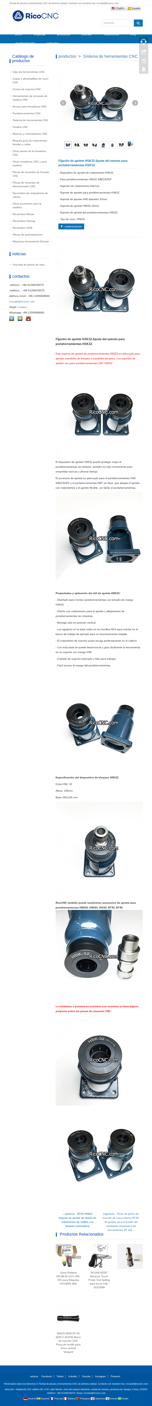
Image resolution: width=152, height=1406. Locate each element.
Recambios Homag (24, 220)
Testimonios (111, 34)
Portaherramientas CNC (27, 113)
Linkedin (72, 1376)
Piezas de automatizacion (28, 234)
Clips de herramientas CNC (29, 71)
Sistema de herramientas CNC (110, 56)
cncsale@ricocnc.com (22, 301)
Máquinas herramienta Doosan (31, 241)
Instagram (100, 1376)
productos (63, 34)
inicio (18, 34)
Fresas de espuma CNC (27, 89)
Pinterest (115, 1376)
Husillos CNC (20, 126)
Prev (63, 103)
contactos (53, 43)
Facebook (46, 1376)
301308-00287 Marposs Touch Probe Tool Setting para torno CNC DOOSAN (99, 1280)
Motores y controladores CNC (30, 133)
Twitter (60, 1376)
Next (135, 103)
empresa (39, 34)
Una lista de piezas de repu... (29, 264)
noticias (86, 34)
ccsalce (22, 307)
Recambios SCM (22, 227)
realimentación (25, 43)
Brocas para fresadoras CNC (30, 106)
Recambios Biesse (23, 214)
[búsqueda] (138, 23)
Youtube (86, 1376)
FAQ (133, 34)
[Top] (143, 70)
